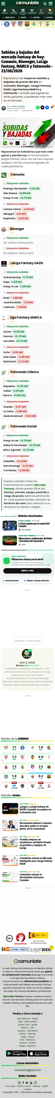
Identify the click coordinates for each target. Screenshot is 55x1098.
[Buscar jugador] (45, 3)
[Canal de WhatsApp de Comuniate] (20, 1083)
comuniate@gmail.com (27, 1070)
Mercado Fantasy (13, 996)
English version (12, 581)
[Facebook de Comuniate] (23, 1083)
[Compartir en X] (42, 107)
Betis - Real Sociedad (27, 1021)
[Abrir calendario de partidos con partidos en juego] (50, 3)
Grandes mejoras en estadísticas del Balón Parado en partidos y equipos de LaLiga (35, 844)
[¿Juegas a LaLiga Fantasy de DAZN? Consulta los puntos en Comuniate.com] (10, 808)
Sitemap (36, 1086)
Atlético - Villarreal (27, 1033)
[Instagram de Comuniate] (35, 1083)
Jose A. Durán (18, 106)
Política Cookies (24, 1086)
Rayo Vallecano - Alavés (27, 1018)
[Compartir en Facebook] (47, 107)
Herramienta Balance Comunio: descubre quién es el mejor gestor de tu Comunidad (36, 826)
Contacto (27, 1089)
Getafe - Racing (27, 1037)
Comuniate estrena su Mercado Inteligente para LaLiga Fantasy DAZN (36, 861)
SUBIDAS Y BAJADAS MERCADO (38, 581)
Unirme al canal (27, 571)
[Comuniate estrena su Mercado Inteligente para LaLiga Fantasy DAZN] (10, 860)
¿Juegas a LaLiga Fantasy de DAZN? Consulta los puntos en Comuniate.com (35, 809)
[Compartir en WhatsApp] (38, 107)
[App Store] (38, 1053)
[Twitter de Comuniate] (27, 1083)
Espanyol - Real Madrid (27, 1030)
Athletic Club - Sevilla (27, 1024)
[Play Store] (17, 1053)
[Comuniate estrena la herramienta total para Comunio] (10, 876)
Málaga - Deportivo (27, 1046)
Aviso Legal (10, 1086)
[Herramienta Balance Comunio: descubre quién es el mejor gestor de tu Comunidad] (10, 825)
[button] (52, 107)
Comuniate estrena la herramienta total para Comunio (32, 877)
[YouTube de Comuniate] (31, 1083)
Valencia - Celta (27, 1027)
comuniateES (33, 665)
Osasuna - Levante (28, 1042)
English (45, 1086)
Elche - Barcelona (27, 1040)
